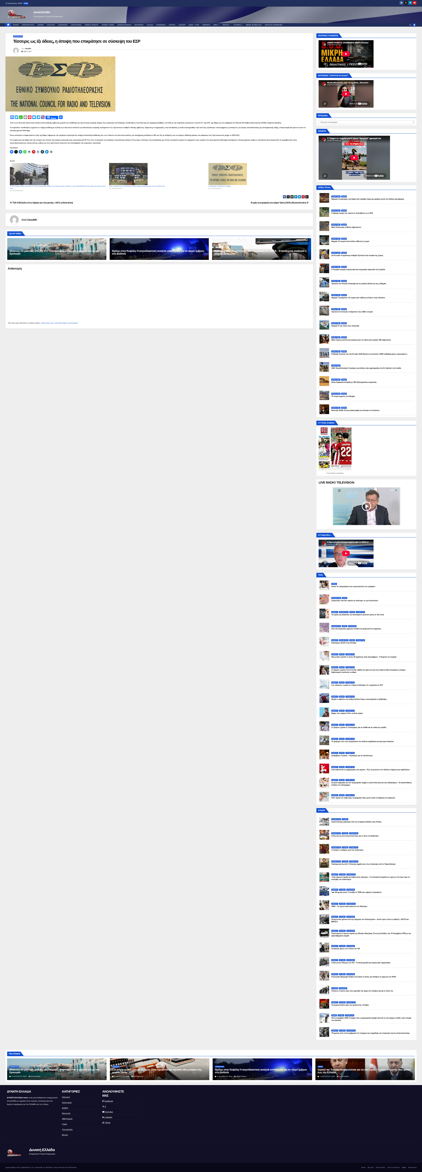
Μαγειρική (139, 25)
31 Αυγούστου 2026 (19, 1076)
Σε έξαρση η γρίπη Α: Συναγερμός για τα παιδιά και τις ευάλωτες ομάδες (359, 727)
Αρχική (16, 25)
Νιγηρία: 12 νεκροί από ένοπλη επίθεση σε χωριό (350, 241)
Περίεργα (206, 25)
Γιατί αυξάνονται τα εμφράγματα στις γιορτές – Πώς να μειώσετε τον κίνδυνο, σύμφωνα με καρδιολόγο (370, 770)
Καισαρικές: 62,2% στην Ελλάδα (343, 643)
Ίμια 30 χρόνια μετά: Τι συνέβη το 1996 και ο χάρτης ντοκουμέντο (356, 892)
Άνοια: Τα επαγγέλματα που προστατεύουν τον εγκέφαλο (353, 586)
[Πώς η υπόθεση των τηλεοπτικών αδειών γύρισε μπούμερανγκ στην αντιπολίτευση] (157, 174)
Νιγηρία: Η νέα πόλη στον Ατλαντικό (345, 326)
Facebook (108, 1101)
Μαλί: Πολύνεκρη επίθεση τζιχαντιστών (346, 227)
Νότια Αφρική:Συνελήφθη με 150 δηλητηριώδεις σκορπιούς (354, 382)
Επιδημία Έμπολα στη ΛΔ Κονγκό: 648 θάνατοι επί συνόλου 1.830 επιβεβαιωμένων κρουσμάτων (369, 354)
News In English (254, 25)
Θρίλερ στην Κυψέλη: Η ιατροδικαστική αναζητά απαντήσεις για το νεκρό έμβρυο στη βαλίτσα (158, 252)
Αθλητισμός (76, 25)
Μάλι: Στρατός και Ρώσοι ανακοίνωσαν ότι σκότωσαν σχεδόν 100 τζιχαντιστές (361, 340)
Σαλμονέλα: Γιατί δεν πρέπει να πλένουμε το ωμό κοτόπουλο (354, 601)
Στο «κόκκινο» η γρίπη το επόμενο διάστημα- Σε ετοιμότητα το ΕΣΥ (357, 685)
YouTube (108, 1112)
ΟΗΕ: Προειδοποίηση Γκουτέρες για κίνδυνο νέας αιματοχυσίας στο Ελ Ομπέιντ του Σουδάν (366, 368)
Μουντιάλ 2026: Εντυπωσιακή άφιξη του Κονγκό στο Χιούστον (355, 410)
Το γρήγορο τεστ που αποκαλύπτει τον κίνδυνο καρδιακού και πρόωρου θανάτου (362, 741)
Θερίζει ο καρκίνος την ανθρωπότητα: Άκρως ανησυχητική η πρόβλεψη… (359, 699)
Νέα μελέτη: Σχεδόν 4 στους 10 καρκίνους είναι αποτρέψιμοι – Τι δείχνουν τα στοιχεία (363, 657)
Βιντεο (226, 25)
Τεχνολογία (67, 1129)
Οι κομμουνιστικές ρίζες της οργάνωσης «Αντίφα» (350, 1005)
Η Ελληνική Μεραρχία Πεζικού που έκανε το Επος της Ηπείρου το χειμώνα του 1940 (363, 977)
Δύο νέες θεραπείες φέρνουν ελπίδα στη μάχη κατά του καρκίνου (356, 629)
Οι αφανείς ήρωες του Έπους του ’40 (345, 949)
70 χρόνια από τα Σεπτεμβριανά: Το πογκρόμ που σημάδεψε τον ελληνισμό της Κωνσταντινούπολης (370, 1033)
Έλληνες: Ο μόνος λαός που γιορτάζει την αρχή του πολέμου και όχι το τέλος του (362, 991)
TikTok (107, 1123)
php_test (371, 1167)
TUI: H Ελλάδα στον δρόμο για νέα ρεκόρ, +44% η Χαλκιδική (42, 202)
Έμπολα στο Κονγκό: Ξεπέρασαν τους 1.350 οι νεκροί (352, 312)
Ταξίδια (150, 25)
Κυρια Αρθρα (352, 626)
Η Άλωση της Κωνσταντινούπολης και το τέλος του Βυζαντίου (355, 836)
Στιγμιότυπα (360, 612)
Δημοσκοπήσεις (124, 25)
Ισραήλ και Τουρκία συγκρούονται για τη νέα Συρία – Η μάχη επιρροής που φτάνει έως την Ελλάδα (364, 1071)
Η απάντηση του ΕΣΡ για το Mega (219, 186)
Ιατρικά (172, 25)
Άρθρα (404, 1167)
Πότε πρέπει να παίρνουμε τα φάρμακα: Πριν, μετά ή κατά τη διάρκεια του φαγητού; (363, 798)
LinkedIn (108, 1117)
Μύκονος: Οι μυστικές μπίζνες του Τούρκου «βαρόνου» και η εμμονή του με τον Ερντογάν (54, 252)
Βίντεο (65, 1135)
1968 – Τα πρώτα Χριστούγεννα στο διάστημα (349, 906)
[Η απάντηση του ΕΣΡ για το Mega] (257, 174)
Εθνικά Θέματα (91, 25)
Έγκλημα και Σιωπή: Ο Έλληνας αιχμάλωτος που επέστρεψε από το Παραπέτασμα (363, 864)
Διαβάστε (335, 612)
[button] (410, 25)
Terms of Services (393, 1167)
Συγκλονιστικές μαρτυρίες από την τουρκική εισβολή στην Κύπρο (356, 822)
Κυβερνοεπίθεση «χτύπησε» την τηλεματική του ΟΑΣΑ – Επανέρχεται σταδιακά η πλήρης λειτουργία (260, 252)
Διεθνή (40, 25)
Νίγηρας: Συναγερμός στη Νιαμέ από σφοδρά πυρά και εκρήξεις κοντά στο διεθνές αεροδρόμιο (367, 199)
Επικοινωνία (412, 1167)
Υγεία (64, 1124)
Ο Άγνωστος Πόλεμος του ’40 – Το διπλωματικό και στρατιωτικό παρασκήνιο (360, 963)
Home (363, 1167)
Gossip (182, 25)
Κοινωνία (66, 1113)
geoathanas (36, 1076)
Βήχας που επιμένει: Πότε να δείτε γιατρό (347, 713)
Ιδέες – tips (194, 25)
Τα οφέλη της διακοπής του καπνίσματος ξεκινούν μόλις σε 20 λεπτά (357, 615)
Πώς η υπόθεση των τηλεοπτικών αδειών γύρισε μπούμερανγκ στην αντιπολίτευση (137, 186)
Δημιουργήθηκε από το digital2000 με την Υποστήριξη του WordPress (29, 1167)
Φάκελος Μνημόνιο (273, 25)
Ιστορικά (238, 25)
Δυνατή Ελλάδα (42, 12)
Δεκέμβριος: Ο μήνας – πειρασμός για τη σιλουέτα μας (352, 756)
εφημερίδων (340, 473)
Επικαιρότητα (28, 25)
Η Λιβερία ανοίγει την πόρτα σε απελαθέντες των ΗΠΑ (352, 213)
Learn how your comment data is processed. (59, 323)
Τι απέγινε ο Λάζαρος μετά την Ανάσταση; (347, 850)
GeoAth (28, 49)
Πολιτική (51, 25)
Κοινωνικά (161, 25)
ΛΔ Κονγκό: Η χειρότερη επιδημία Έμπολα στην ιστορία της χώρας (357, 255)
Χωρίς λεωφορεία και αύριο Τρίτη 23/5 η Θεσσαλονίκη (278, 202)
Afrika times (108, 25)
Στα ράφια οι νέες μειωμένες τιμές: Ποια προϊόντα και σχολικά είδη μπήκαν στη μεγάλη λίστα (156, 1071)
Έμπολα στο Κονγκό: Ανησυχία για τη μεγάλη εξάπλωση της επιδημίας (358, 284)
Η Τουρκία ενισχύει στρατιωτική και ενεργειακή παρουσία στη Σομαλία (358, 269)
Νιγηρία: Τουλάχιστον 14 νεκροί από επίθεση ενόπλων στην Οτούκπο (358, 298)
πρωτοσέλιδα (331, 473)
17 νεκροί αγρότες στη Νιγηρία (343, 396)
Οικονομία (63, 25)
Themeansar (72, 1167)
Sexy (215, 25)
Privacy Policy (380, 1167)
